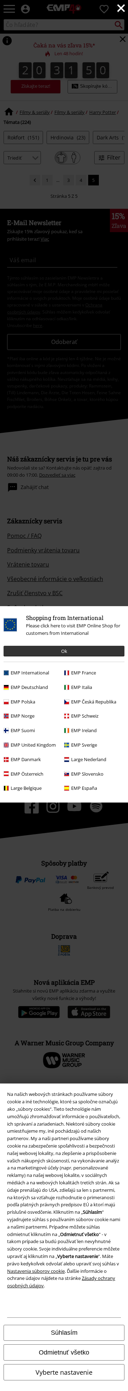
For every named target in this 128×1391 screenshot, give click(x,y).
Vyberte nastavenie (64, 1372)
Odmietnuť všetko (64, 1352)
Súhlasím (64, 1332)
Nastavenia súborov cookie (36, 1271)
